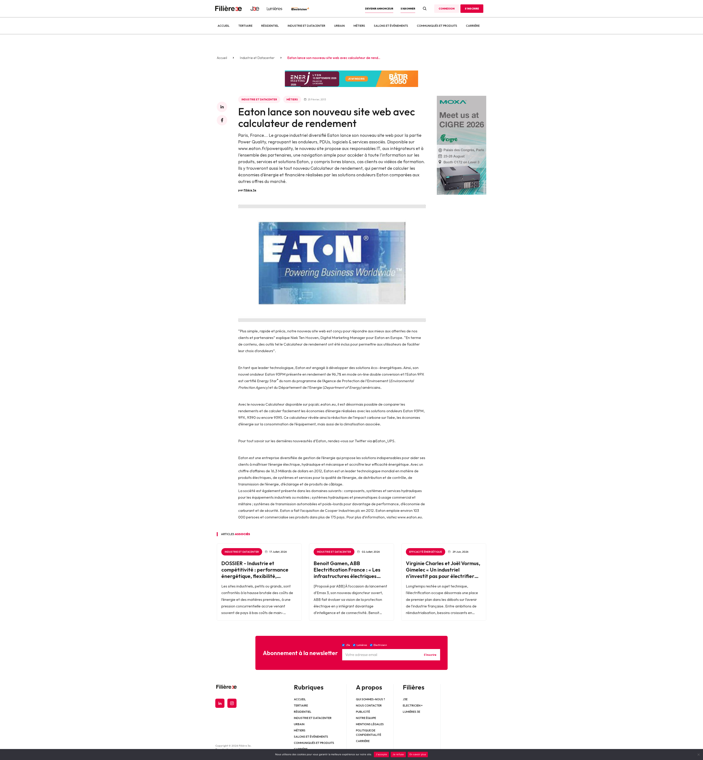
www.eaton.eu (409, 517)
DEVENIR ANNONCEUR (379, 8)
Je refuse (398, 754)
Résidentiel (270, 25)
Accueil (223, 25)
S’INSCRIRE (472, 8)
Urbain (339, 25)
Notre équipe (366, 718)
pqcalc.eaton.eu (322, 404)
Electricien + (413, 705)
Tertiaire (245, 25)
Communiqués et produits (437, 25)
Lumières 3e (411, 711)
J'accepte (381, 754)
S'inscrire (430, 655)
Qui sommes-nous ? (370, 699)
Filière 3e (250, 190)
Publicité (363, 711)
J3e (405, 699)
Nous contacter (369, 705)
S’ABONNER (408, 8)
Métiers (359, 25)
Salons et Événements (391, 25)
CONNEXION (447, 8)
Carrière (473, 25)
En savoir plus (418, 754)
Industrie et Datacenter (306, 25)
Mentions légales (370, 724)
